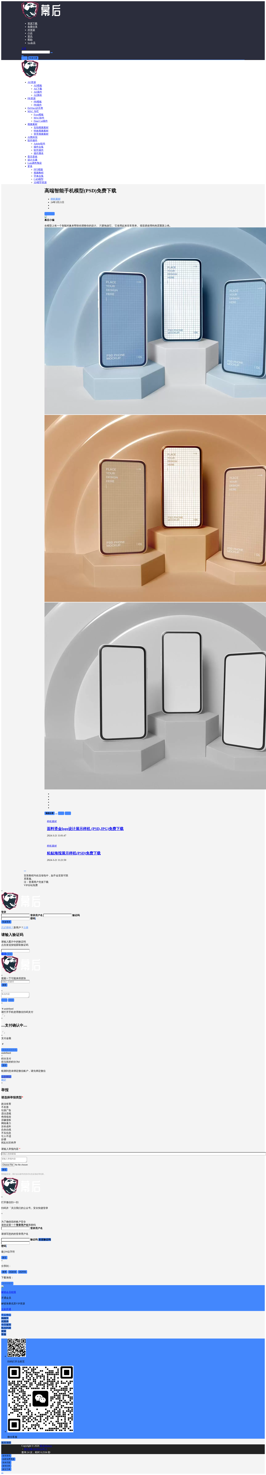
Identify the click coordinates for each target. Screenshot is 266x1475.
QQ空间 (22, 1272)
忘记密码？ (7, 927)
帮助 (30, 39)
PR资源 (32, 98)
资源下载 (32, 23)
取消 (3, 954)
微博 (4, 1272)
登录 (24, 58)
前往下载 (50, 213)
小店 (30, 33)
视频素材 (32, 124)
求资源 (31, 30)
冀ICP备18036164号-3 (35, 1449)
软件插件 (32, 140)
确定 (3, 1080)
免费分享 (32, 26)
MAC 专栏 (33, 111)
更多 (30, 166)
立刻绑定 (6, 1076)
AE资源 (32, 82)
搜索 (4, 985)
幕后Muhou (45, 1446)
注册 (25, 927)
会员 (31, 43)
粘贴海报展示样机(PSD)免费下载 (74, 853)
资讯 (30, 36)
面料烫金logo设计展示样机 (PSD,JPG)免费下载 (85, 829)
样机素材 (55, 199)
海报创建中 (7, 1283)
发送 (10, 954)
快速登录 (6, 922)
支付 (4, 1065)
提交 (4, 1169)
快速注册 (33, 58)
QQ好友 (12, 1272)
